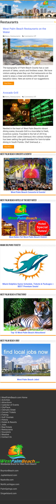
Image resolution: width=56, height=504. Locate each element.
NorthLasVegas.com (10, 484)
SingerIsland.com (9, 493)
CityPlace (6, 407)
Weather (5, 434)
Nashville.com (7, 480)
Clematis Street (8, 410)
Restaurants (15, 36)
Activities (6, 400)
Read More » (8, 83)
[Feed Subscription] (55, 22)
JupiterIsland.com (9, 475)
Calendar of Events (10, 405)
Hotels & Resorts (9, 422)
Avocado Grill (10, 92)
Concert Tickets (9, 412)
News (7, 36)
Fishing (5, 415)
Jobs (4, 424)
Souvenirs (6, 432)
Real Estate (7, 427)
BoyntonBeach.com (9, 470)
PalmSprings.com (9, 489)
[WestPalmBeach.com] (28, 9)
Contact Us (7, 437)
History (5, 419)
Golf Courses (7, 417)
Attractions (7, 402)
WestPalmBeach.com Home (14, 397)
